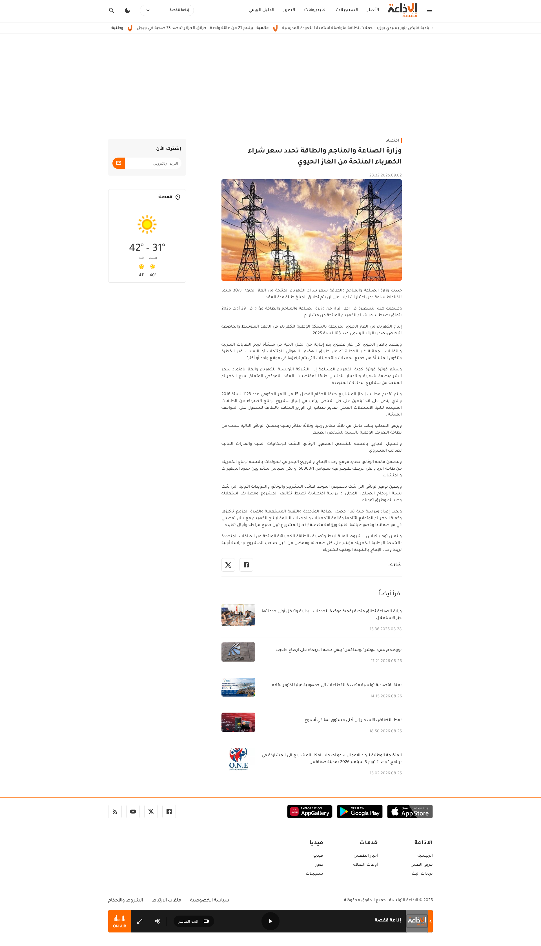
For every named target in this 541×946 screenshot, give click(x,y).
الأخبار (373, 10)
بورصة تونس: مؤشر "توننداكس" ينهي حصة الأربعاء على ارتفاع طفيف (339, 650)
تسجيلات (314, 874)
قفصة (165, 197)
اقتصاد (392, 141)
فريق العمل (422, 865)
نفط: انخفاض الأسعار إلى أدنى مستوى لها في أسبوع (353, 720)
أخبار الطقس (366, 856)
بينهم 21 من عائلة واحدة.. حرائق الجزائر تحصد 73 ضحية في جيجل (225, 28)
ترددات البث (422, 874)
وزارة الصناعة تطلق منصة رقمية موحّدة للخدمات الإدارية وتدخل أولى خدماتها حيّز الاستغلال (332, 615)
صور (319, 865)
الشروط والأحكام (125, 900)
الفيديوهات (315, 10)
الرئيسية (425, 856)
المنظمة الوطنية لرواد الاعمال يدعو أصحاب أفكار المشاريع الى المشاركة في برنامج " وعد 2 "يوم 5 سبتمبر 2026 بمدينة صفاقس (332, 759)
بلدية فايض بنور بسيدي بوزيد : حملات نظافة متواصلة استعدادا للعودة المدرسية (385, 28)
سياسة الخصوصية (209, 900)
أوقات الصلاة (365, 865)
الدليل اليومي (261, 10)
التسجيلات (347, 10)
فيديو (318, 856)
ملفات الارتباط (166, 900)
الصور (289, 10)
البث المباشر (188, 921)
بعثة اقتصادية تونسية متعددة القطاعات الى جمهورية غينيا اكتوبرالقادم (337, 685)
